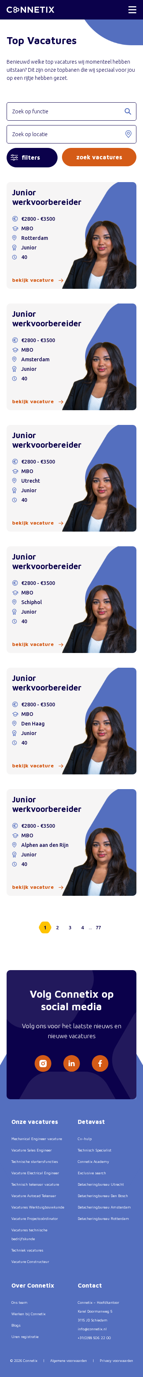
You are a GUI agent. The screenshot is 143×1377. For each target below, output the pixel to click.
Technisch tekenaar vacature (35, 1184)
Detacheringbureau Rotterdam (103, 1218)
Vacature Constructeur (30, 1261)
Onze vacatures (34, 1121)
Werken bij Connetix (28, 1314)
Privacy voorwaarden (116, 1361)
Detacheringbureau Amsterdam (104, 1207)
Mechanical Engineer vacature (36, 1138)
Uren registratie (24, 1336)
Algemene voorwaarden (68, 1361)
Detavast (91, 1121)
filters (31, 157)
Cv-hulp (85, 1138)
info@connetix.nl (92, 1329)
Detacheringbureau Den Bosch (103, 1195)
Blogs (16, 1325)
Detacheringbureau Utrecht (101, 1184)
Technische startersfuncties (34, 1161)
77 (98, 927)
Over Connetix (32, 1285)
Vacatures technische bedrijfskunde (29, 1234)
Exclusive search (92, 1173)
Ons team (19, 1302)
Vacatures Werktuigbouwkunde (37, 1207)
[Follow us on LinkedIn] (71, 1063)
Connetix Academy (93, 1161)
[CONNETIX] (30, 10)
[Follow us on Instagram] (42, 1063)
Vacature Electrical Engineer (35, 1173)
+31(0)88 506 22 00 (94, 1337)
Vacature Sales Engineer (31, 1150)
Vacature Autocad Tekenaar (33, 1195)
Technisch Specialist (94, 1150)
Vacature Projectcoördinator (34, 1218)
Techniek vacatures (27, 1250)
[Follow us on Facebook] (100, 1063)
